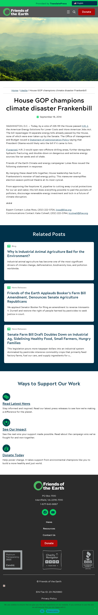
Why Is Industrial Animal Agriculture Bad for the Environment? (45, 254)
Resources (49, 528)
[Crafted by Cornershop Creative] (4, 586)
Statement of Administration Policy (49, 139)
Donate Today (13, 455)
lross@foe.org (63, 209)
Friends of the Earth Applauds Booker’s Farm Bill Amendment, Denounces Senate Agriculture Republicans (46, 297)
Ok (42, 611)
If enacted (11, 149)
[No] (95, 608)
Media (23, 90)
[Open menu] (68, 12)
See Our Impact (14, 429)
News (49, 522)
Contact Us (49, 535)
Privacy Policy (49, 598)
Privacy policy (52, 611)
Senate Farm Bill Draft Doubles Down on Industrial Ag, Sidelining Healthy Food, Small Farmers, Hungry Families (49, 338)
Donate (86, 12)
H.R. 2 (85, 126)
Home (14, 90)
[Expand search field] (75, 12)
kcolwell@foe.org (78, 213)
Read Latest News (16, 404)
